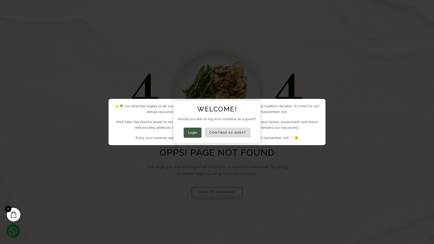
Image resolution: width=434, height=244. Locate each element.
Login (192, 133)
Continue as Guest (227, 132)
